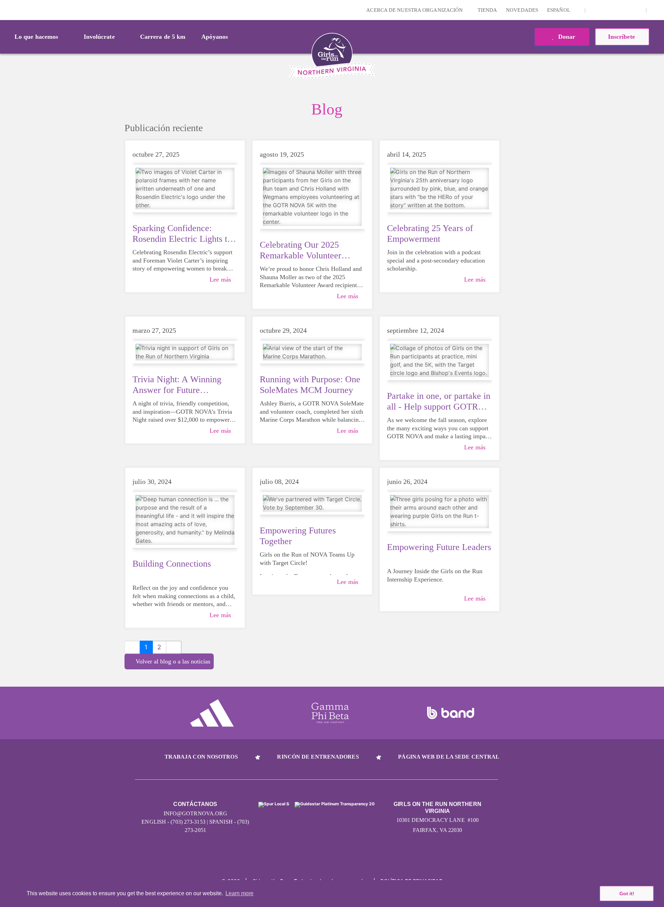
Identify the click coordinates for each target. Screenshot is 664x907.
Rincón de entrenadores (318, 757)
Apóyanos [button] (214, 36)
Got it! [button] (626, 893)
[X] (616, 10)
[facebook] (637, 10)
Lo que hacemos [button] (36, 36)
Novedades (522, 10)
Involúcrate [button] (99, 36)
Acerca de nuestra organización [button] (415, 10)
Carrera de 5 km (163, 36)
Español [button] (559, 10)
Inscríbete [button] (622, 36)
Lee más (220, 279)
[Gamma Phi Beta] (330, 713)
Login (6, 10)
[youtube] (626, 10)
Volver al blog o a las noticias (173, 661)
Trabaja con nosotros (201, 757)
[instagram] (594, 10)
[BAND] (450, 713)
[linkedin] (605, 10)
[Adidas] (212, 713)
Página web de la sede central (448, 757)
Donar (565, 36)
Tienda (487, 10)
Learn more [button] (239, 893)
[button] (655, 10)
